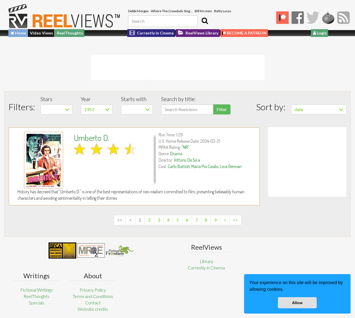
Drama (176, 153)
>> (235, 219)
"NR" (185, 147)
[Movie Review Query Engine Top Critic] (91, 250)
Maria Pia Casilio (205, 166)
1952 (89, 109)
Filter (222, 109)
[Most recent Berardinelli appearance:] (119, 250)
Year (86, 99)
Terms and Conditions (93, 296)
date (299, 109)
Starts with (133, 99)
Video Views (41, 33)
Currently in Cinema (155, 33)
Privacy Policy (93, 289)
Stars (46, 99)
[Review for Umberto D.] (43, 160)
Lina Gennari (231, 166)
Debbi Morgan (138, 11)
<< (119, 219)
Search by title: (178, 99)
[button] (285, 290)
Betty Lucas (222, 11)
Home (20, 33)
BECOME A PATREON (247, 33)
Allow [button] (297, 303)
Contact (93, 302)
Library (206, 261)
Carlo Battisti (179, 166)
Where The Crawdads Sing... (171, 11)
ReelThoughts (70, 33)
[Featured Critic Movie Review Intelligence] (62, 250)
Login (321, 33)
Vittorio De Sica (187, 160)
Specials (36, 302)
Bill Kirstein (203, 11)
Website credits (93, 309)
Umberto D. (91, 137)
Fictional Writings (36, 289)
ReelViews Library (201, 33)
